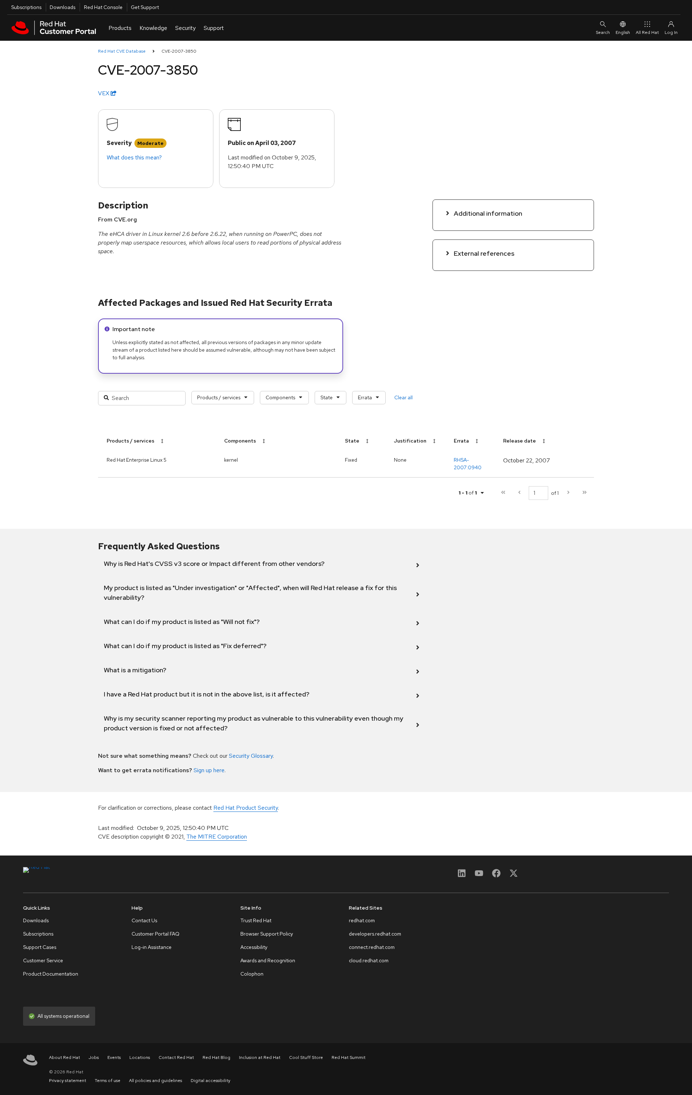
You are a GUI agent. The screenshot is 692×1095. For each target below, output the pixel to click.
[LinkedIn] (461, 875)
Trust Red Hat (255, 920)
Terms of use (107, 1080)
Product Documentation (50, 974)
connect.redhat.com (372, 947)
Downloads (62, 7)
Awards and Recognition (267, 960)
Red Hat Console (103, 7)
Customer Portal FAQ (155, 934)
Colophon (251, 974)
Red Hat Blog (216, 1057)
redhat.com (362, 920)
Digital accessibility (210, 1080)
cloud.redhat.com (369, 960)
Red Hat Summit (348, 1057)
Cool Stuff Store (306, 1057)
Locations (139, 1057)
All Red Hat (647, 32)
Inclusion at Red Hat (259, 1057)
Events (114, 1057)
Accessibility (253, 947)
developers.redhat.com (375, 934)
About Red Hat (64, 1057)
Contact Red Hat (176, 1057)
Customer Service (43, 960)
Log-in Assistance (152, 947)
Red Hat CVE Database (122, 51)
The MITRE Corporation (216, 836)
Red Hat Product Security (245, 808)
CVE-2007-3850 (178, 51)
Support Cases (39, 947)
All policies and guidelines (155, 1080)
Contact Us (144, 920)
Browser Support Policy (266, 934)
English (623, 32)
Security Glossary (251, 756)
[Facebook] (496, 875)
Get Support (145, 7)
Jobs (94, 1057)
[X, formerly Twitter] (513, 875)
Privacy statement (67, 1080)
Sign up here (209, 770)
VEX (104, 93)
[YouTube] (479, 875)
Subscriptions (26, 7)
